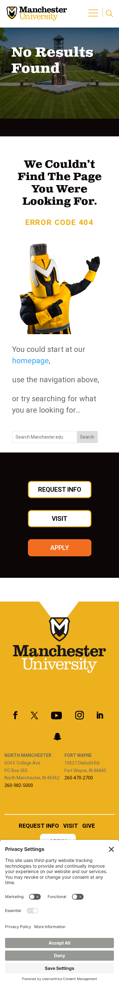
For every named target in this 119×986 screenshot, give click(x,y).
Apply (59, 548)
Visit (59, 518)
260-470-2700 (78, 777)
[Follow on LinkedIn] (99, 715)
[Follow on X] (34, 715)
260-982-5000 (18, 785)
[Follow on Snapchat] (57, 737)
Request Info (59, 489)
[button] (94, 9)
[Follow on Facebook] (15, 715)
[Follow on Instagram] (79, 715)
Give (88, 826)
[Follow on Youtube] (56, 715)
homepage (30, 360)
